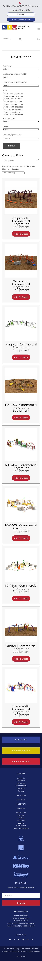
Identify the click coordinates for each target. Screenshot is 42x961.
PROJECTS (21, 800)
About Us (21, 778)
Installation (21, 820)
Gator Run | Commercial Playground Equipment (21, 285)
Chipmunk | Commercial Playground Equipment (21, 222)
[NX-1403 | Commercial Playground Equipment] (21, 384)
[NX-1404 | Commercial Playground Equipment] (21, 444)
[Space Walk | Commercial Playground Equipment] (21, 686)
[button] (21, 14)
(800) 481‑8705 (13, 923)
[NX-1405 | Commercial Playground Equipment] (21, 505)
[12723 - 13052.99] (4, 112)
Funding (21, 818)
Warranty (21, 788)
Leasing (21, 823)
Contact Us (21, 781)
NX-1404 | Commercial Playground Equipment (21, 468)
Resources (21, 783)
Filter (11, 146)
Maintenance (21, 826)
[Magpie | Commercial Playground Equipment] (21, 324)
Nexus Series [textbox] (20, 160)
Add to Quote (21, 234)
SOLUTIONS (21, 795)
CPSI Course (21, 813)
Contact (33, 6)
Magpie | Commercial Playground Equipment (21, 347)
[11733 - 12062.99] (4, 104)
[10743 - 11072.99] (4, 96)
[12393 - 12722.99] (4, 109)
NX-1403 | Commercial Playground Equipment (21, 407)
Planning (21, 815)
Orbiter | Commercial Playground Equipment (21, 649)
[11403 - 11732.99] (4, 101)
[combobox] (21, 159)
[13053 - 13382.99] (4, 115)
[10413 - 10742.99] (4, 93)
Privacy (21, 791)
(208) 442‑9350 (13, 926)
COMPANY (21, 774)
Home (4, 166)
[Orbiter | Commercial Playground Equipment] (21, 625)
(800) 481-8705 (19, 6)
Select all (7, 139)
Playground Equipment (16, 166)
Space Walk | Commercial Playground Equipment (21, 710)
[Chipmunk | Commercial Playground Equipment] (21, 197)
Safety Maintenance (21, 828)
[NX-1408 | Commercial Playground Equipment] (21, 565)
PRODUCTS (21, 804)
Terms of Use (21, 786)
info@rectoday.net (27, 923)
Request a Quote (21, 10)
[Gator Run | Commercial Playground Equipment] (21, 261)
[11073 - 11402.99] (4, 99)
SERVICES (21, 808)
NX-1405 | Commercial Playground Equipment (21, 528)
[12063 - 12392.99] (4, 107)
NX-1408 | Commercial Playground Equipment (21, 588)
